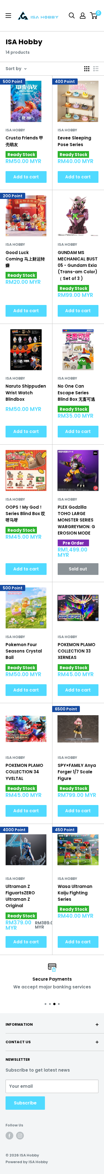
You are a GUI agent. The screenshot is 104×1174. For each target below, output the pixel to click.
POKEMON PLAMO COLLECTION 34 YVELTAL (24, 771)
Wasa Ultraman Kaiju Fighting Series (75, 892)
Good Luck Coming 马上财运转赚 (25, 259)
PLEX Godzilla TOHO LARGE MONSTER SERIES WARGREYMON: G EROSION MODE (76, 520)
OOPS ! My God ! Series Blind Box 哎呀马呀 (25, 513)
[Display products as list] (95, 68)
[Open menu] (8, 15)
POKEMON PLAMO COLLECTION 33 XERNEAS (76, 651)
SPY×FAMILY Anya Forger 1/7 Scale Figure (77, 771)
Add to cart (26, 177)
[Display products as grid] (86, 68)
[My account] (82, 16)
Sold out (78, 569)
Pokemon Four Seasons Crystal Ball (24, 651)
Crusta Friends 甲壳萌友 (24, 141)
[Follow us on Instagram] (20, 1135)
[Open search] (72, 16)
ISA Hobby (15, 130)
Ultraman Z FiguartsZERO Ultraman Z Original (20, 896)
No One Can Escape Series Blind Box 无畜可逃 (76, 392)
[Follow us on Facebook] (9, 1135)
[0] (93, 15)
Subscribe (25, 1103)
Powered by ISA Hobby (27, 1162)
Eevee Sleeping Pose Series (74, 141)
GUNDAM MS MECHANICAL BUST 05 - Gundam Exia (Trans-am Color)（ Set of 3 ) (78, 265)
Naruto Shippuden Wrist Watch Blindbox (26, 392)
